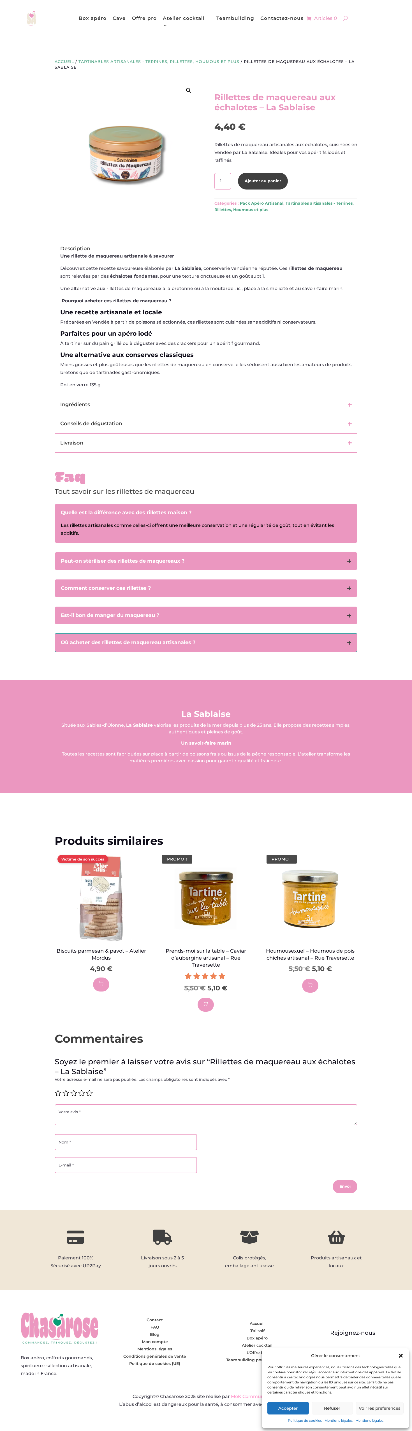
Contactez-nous (282, 18)
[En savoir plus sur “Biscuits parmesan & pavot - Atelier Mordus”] (101, 985)
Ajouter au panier (263, 180)
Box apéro (93, 18)
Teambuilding (235, 18)
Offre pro (144, 18)
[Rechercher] (345, 18)
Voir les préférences (380, 1408)
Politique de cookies (305, 1420)
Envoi (345, 1186)
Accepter (288, 1408)
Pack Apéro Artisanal (261, 203)
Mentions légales (339, 1420)
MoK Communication (255, 1396)
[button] (401, 1355)
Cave (119, 18)
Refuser (332, 1408)
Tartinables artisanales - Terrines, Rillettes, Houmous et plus (158, 61)
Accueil (64, 61)
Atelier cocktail (184, 18)
